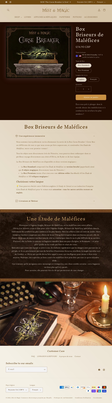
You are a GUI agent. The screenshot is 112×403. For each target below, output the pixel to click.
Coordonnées (97, 398)
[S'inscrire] (44, 369)
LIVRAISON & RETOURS (47, 356)
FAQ (33, 356)
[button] (8, 10)
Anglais (81, 79)
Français (93, 79)
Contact (78, 356)
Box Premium (83, 70)
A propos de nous (65, 356)
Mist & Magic (16, 398)
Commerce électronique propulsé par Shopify (36, 398)
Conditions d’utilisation (83, 398)
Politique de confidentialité (63, 398)
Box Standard (83, 65)
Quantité (79, 84)
